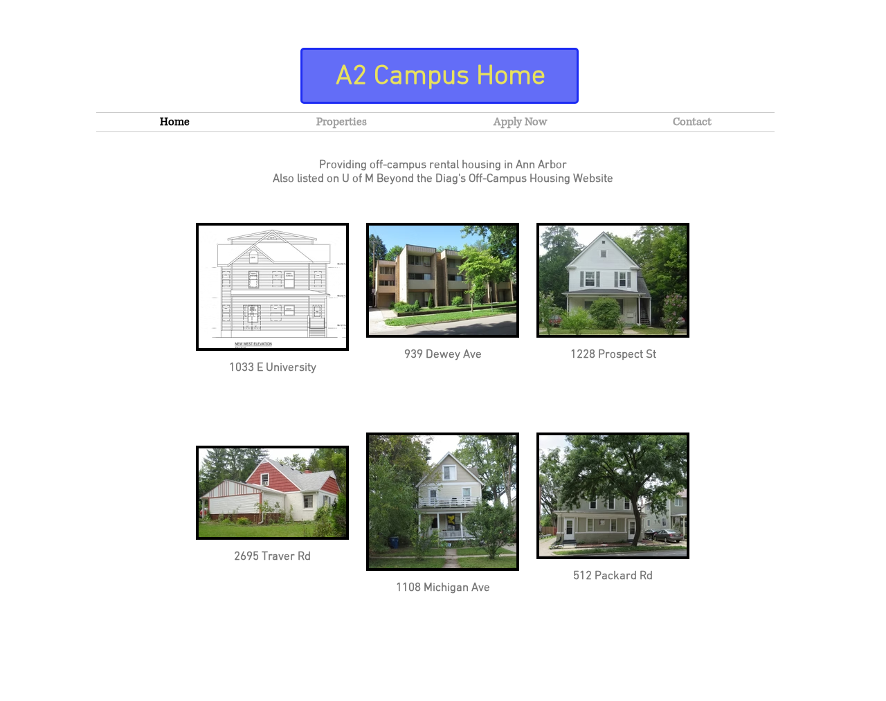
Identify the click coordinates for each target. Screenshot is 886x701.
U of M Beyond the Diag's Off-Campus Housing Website (477, 179)
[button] (341, 122)
